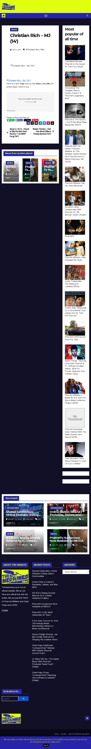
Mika (26, 545)
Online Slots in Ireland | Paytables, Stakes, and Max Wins (66, 514)
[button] (87, 15)
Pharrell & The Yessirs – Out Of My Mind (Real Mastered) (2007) (75, 122)
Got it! (46, 745)
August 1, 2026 (14, 545)
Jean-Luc (29, 519)
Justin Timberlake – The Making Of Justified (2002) (74, 284)
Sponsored (13, 508)
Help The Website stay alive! (78, 734)
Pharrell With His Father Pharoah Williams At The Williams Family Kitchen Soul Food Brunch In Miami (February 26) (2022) (75, 154)
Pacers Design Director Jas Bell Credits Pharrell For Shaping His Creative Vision (44, 637)
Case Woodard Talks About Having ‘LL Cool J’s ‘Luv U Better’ (75, 461)
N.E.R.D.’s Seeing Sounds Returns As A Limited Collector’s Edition (23, 540)
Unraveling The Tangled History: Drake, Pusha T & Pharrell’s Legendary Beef (74, 93)
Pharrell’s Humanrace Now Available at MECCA (66, 539)
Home (56, 734)
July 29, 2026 (57, 545)
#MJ (43, 49)
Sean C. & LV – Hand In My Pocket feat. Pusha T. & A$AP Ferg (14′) (19, 133)
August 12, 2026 (59, 519)
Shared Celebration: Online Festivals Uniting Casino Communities (22, 514)
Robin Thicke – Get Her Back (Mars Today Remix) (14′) (42, 131)
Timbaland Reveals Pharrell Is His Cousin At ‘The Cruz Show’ (75, 64)
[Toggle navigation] (46, 16)
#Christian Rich (32, 49)
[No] (88, 743)
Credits (5, 610)
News (14, 29)
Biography (69, 236)
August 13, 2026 (15, 519)
